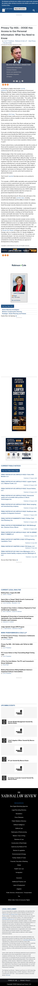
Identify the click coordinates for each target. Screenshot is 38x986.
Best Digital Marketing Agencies (19, 806)
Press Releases (19, 817)
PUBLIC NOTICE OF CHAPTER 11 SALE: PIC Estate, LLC (18, 546)
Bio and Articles (16, 300)
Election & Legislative (19, 850)
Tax (19, 896)
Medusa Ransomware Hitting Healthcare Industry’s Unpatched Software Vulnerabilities (16, 670)
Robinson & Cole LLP (21, 41)
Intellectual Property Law (19, 881)
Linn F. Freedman (9, 41)
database (4, 917)
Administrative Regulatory (13, 74)
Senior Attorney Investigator (10, 309)
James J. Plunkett (7, 594)
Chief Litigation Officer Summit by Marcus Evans (21, 741)
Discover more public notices (8, 560)
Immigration (19, 872)
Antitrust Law (19, 828)
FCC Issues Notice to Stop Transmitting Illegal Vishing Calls (17, 653)
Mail (17, 81)
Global (19, 865)
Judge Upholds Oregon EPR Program (12, 627)
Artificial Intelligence (19, 824)
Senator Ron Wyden (8, 230)
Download (20, 81)
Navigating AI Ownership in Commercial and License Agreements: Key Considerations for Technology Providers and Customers (17, 618)
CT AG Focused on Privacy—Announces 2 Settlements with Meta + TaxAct (18, 636)
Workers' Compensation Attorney (12, 311)
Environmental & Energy (19, 854)
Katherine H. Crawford (8, 622)
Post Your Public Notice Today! (10, 470)
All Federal (9, 76)
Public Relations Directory (19, 821)
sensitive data (20, 198)
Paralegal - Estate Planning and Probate (14, 313)
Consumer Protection (12, 70)
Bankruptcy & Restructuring (19, 832)
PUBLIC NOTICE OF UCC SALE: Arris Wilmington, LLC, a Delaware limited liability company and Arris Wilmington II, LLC (18, 553)
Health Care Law (19, 868)
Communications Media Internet (14, 67)
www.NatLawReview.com (8, 919)
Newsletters (19, 813)
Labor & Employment (19, 885)
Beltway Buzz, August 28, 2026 (10, 593)
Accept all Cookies (7, 8)
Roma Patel (6, 664)
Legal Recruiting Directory (19, 810)
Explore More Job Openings (8, 316)
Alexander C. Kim (16, 603)
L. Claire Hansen (7, 628)
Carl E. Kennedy (7, 603)
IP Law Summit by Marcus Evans (18, 760)
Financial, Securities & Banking (19, 861)
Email (15, 295)
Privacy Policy (14, 914)
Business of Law (19, 839)
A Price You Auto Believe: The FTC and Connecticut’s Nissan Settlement (17, 662)
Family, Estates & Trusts (19, 857)
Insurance (19, 878)
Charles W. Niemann (17, 611)
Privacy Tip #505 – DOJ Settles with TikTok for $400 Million (17, 645)
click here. (8, 975)
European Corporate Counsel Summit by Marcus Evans (20, 778)
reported (11, 176)
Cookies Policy (6, 5)
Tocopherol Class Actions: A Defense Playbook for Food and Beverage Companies (18, 609)
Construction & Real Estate (19, 843)
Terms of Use (5, 914)
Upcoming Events (8, 705)
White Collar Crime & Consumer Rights (19, 900)
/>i (22, 81)
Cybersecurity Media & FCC (19, 846)
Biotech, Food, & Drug (19, 835)
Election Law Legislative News (14, 72)
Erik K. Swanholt (7, 611)
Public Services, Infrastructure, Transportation (19, 892)
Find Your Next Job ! (7, 306)
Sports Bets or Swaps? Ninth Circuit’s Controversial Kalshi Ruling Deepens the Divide (17, 600)
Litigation (19, 889)
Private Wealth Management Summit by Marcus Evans (20, 722)
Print (14, 81)
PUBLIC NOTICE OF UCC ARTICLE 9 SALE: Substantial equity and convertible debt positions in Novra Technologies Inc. (17, 497)
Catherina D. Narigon (17, 628)
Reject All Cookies (20, 8)
